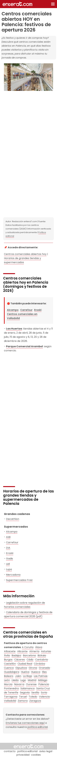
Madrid (32, 680)
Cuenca (9, 668)
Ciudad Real (25, 664)
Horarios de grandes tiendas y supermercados (22, 260)
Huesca (35, 672)
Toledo (33, 696)
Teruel (23, 696)
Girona (33, 668)
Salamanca (27, 688)
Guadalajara (11, 672)
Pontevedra (11, 688)
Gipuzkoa (21, 668)
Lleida (15, 680)
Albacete (10, 651)
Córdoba (39, 664)
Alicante (22, 651)
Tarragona (10, 696)
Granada (44, 668)
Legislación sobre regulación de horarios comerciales (24, 605)
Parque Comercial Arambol (24, 346)
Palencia (43, 684)
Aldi (8, 537)
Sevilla (35, 692)
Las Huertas (14, 328)
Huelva (25, 672)
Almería (34, 651)
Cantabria (41, 659)
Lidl (8, 564)
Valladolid (10, 701)
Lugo (23, 680)
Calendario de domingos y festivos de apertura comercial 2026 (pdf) (28, 614)
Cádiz (30, 659)
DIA (8, 548)
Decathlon (12, 519)
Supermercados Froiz (19, 580)
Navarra (19, 684)
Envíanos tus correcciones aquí (25, 723)
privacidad (22, 755)
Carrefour (26, 310)
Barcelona (29, 655)
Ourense (31, 684)
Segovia (25, 692)
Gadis (9, 558)
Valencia (44, 696)
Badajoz (16, 655)
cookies (36, 755)
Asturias (46, 651)
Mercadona (13, 575)
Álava (38, 647)
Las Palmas (41, 676)
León (7, 680)
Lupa (9, 569)
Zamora (23, 701)
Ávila (7, 655)
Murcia (8, 684)
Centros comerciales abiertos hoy (25, 254)
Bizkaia (42, 655)
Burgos (8, 659)
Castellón (10, 664)
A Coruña (27, 647)
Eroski (37, 310)
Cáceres (19, 659)
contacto (10, 751)
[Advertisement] (28, 123)
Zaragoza (35, 701)
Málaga (42, 680)
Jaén (18, 676)
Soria (44, 692)
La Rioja (27, 676)
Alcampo (13, 310)
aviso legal (45, 751)
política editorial (37, 727)
